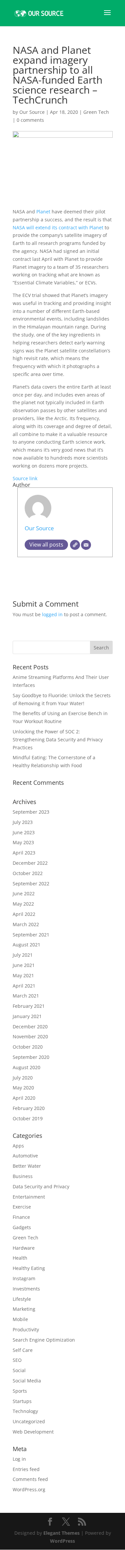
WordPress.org (29, 1489)
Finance (21, 1217)
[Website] (75, 545)
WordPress (62, 1541)
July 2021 (23, 955)
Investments (26, 1289)
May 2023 (23, 842)
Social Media (27, 1380)
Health (20, 1258)
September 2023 (31, 812)
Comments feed (30, 1479)
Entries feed (26, 1469)
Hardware (24, 1248)
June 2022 (24, 893)
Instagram (24, 1278)
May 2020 (23, 1087)
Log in (19, 1459)
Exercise (22, 1207)
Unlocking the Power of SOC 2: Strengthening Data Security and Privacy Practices (58, 739)
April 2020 (24, 1098)
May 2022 (23, 904)
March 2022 (26, 924)
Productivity (26, 1329)
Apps (18, 1146)
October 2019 (28, 1118)
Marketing (24, 1309)
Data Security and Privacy (41, 1186)
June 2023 (24, 832)
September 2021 (31, 934)
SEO (17, 1360)
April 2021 (24, 986)
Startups (22, 1401)
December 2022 (30, 863)
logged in (52, 614)
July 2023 (23, 822)
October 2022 (28, 873)
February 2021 (29, 1006)
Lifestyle (22, 1299)
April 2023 (24, 852)
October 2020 (28, 1047)
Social (19, 1370)
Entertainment (29, 1197)
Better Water (27, 1166)
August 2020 (26, 1067)
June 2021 (24, 965)
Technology (25, 1411)
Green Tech (96, 112)
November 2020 (30, 1036)
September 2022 (31, 883)
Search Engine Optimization (44, 1340)
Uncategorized (29, 1421)
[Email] (86, 545)
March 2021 (26, 996)
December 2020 (30, 1026)
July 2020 (23, 1077)
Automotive (25, 1155)
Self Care (23, 1350)
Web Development (33, 1432)
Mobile (20, 1319)
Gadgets (22, 1227)
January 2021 (27, 1016)
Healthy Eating (29, 1268)
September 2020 (31, 1057)
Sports (20, 1391)
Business (23, 1176)
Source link (25, 478)
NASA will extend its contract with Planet (58, 227)
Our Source (32, 112)
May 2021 (23, 975)
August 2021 (26, 944)
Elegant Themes (61, 1533)
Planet (44, 211)
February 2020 (29, 1108)
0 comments (30, 120)
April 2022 (24, 914)
